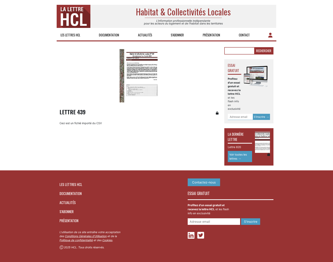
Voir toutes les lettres (238, 156)
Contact (244, 35)
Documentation (109, 35)
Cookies (107, 240)
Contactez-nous (204, 182)
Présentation (211, 35)
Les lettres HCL (70, 35)
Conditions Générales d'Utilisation (86, 236)
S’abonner (177, 35)
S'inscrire (259, 116)
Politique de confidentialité (76, 240)
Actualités (145, 35)
